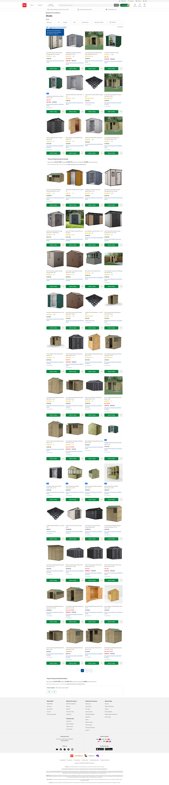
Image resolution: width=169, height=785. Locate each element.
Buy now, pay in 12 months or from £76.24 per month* (93, 406)
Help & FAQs (49, 703)
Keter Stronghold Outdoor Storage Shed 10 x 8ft (54, 138)
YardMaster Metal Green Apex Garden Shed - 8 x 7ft (112, 443)
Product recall (69, 726)
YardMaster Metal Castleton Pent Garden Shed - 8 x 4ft (53, 487)
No (54, 691)
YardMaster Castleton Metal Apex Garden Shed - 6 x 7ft (92, 190)
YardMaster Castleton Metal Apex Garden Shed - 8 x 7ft (73, 53)
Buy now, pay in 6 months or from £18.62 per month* (75, 365)
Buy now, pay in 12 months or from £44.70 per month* (74, 240)
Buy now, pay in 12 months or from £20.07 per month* (93, 493)
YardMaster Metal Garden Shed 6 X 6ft (93, 137)
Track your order (70, 711)
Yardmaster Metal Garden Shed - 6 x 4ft (55, 312)
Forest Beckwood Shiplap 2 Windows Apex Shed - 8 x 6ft (74, 648)
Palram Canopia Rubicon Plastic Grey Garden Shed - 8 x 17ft (93, 398)
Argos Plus (68, 714)
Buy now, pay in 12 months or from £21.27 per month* (55, 406)
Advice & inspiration (51, 714)
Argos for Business (109, 706)
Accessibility (63, 760)
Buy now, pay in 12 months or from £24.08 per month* (74, 279)
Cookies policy (85, 760)
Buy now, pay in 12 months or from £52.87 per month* (54, 146)
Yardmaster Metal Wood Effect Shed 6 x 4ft (75, 190)
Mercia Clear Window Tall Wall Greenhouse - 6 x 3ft (111, 487)
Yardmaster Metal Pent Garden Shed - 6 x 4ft (75, 95)
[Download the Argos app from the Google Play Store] (109, 749)
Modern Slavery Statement (111, 714)
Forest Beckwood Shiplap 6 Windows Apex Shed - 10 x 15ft (54, 607)
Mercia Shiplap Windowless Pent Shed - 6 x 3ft (94, 607)
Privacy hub (69, 760)
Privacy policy (77, 760)
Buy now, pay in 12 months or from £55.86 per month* (94, 278)
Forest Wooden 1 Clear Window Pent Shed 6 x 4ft (54, 354)
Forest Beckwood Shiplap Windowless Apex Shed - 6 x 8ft (74, 607)
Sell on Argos (108, 717)
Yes (49, 691)
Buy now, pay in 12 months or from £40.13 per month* (55, 198)
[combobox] (86, 5)
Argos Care (68, 721)
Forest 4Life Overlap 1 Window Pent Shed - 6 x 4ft (93, 648)
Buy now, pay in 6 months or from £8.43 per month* (55, 319)
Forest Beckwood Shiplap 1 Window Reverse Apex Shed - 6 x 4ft (112, 526)
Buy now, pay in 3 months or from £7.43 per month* (74, 103)
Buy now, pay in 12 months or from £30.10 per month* (94, 447)
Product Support (70, 723)
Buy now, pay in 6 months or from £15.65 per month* (55, 450)
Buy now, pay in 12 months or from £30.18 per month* (75, 321)
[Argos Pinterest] (68, 749)
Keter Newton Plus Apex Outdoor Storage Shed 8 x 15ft (92, 526)
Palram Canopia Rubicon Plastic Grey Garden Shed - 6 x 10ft (112, 565)
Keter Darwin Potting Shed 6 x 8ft (92, 271)
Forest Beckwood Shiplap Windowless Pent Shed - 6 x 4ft (55, 565)
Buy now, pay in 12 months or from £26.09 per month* (112, 493)
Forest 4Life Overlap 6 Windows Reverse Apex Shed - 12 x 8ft (53, 190)
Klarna (86, 719)
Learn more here (65, 740)
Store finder (49, 709)
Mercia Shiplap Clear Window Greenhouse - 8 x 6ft (72, 487)
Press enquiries (108, 711)
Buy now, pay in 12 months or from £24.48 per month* (54, 654)
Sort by (47, 19)
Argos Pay (87, 717)
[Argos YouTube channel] (57, 749)
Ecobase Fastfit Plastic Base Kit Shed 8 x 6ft (94, 95)
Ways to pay (88, 703)
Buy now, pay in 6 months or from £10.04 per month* (94, 145)
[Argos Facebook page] (60, 749)
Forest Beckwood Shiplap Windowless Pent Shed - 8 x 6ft (74, 398)
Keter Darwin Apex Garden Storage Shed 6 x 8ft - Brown (74, 313)
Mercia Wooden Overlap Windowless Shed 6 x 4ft (74, 138)
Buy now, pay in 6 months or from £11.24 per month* (94, 198)
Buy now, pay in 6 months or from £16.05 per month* (113, 146)
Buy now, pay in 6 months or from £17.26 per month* (94, 613)
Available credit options (90, 102)
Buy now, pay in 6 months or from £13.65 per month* (113, 449)
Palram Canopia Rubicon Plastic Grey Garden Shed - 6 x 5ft (74, 354)
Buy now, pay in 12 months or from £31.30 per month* (55, 279)
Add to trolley (53, 68)
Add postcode (52, 27)
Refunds (68, 709)
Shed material (85, 22)
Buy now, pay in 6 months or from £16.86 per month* (94, 654)
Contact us (49, 706)
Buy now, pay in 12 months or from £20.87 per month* (112, 532)
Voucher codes (88, 711)
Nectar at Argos (89, 722)
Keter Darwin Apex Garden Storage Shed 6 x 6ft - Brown (74, 271)
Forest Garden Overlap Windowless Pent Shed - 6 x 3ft (112, 313)
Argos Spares (69, 729)
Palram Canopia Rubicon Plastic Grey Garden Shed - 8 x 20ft (74, 565)
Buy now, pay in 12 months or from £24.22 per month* (74, 452)
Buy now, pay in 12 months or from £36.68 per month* (55, 240)
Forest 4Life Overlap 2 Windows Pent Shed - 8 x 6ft (112, 398)
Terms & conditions (104, 760)
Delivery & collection (71, 703)
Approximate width (99, 22)
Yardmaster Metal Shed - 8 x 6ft (111, 52)
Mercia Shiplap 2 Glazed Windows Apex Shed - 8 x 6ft (94, 441)
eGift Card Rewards (89, 714)
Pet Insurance (88, 724)
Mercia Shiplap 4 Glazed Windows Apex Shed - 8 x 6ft (113, 607)
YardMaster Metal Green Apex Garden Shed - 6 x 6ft (55, 97)
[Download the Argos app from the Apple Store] (100, 749)
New (75, 22)
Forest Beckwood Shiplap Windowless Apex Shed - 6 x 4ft (55, 398)
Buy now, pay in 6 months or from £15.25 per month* (94, 61)
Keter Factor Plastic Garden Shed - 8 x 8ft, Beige (74, 231)
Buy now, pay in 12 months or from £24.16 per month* (113, 198)
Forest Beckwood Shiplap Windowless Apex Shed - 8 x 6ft (113, 648)
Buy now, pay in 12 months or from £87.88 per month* (75, 571)
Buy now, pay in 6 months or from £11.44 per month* (55, 61)
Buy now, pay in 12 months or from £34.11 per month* (75, 493)
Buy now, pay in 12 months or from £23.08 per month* (54, 362)
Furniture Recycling (90, 727)
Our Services (88, 706)
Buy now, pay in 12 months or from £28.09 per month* (112, 103)
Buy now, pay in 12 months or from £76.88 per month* (94, 238)
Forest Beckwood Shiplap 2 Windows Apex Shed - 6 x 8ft (112, 354)
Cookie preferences (94, 760)
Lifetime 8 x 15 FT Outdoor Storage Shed (74, 526)
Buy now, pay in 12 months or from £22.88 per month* (93, 362)
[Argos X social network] (64, 749)
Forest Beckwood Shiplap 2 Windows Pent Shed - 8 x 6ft (112, 95)
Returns (68, 706)
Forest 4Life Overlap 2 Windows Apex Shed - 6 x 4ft (55, 441)
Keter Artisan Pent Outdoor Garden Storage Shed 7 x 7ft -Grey (112, 231)
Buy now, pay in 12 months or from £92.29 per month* (74, 532)
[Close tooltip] (63, 30)
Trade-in (87, 730)
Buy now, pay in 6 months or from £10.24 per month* (55, 493)
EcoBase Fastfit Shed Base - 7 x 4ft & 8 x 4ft (94, 313)
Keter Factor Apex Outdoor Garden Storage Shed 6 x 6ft (54, 271)
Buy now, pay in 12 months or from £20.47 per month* (112, 408)
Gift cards (87, 709)
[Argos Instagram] (72, 749)
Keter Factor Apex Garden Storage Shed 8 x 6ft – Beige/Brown (54, 231)
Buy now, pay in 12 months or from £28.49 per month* (112, 362)
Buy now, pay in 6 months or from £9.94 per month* (55, 105)
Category (65, 22)
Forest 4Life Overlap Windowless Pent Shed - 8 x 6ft (55, 648)
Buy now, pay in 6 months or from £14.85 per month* (75, 146)
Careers (107, 709)
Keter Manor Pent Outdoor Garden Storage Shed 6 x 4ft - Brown (54, 53)
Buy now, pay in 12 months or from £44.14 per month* (112, 240)
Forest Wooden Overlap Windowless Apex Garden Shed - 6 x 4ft (93, 53)
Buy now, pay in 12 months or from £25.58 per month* (74, 656)
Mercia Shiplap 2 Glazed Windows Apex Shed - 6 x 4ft (94, 354)
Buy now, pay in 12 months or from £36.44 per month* (93, 573)
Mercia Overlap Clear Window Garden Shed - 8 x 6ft (93, 487)
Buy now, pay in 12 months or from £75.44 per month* (54, 613)
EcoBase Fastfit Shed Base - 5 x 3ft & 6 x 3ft (55, 526)
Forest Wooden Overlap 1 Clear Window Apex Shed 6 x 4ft (113, 271)
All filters (114, 22)
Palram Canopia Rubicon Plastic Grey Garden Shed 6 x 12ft (93, 565)
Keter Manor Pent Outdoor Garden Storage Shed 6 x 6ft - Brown (112, 190)
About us (107, 703)
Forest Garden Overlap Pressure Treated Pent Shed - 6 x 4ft (111, 138)
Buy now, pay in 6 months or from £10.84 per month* (113, 62)
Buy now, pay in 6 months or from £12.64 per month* (75, 63)
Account (49, 711)
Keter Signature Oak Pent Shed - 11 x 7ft (94, 231)
